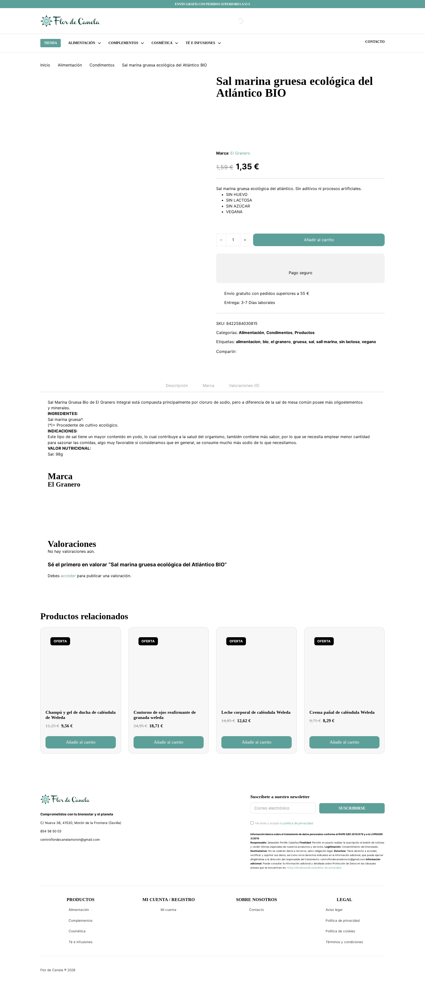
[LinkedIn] (265, 351)
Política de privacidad (343, 920)
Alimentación (81, 43)
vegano (369, 341)
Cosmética (77, 931)
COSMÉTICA (162, 43)
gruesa (299, 341)
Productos (305, 332)
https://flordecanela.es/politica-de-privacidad (314, 867)
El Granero (240, 153)
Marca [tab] (208, 385)
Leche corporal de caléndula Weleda (255, 712)
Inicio (45, 65)
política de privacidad (298, 823)
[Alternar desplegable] (99, 43)
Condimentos (102, 65)
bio (266, 341)
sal (311, 341)
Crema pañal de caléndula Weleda (342, 712)
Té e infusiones (80, 942)
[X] (254, 351)
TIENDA (50, 43)
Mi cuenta (168, 910)
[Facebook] (243, 351)
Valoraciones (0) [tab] (244, 385)
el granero (281, 341)
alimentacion (248, 341)
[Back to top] (388, 973)
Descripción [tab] (177, 385)
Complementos (80, 920)
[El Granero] (66, 506)
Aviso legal (334, 910)
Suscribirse (352, 808)
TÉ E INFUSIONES (200, 43)
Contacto (375, 42)
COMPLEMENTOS (123, 43)
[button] (81, 742)
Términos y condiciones (344, 942)
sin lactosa (349, 341)
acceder (68, 575)
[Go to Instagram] (51, 853)
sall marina (326, 341)
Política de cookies (340, 931)
